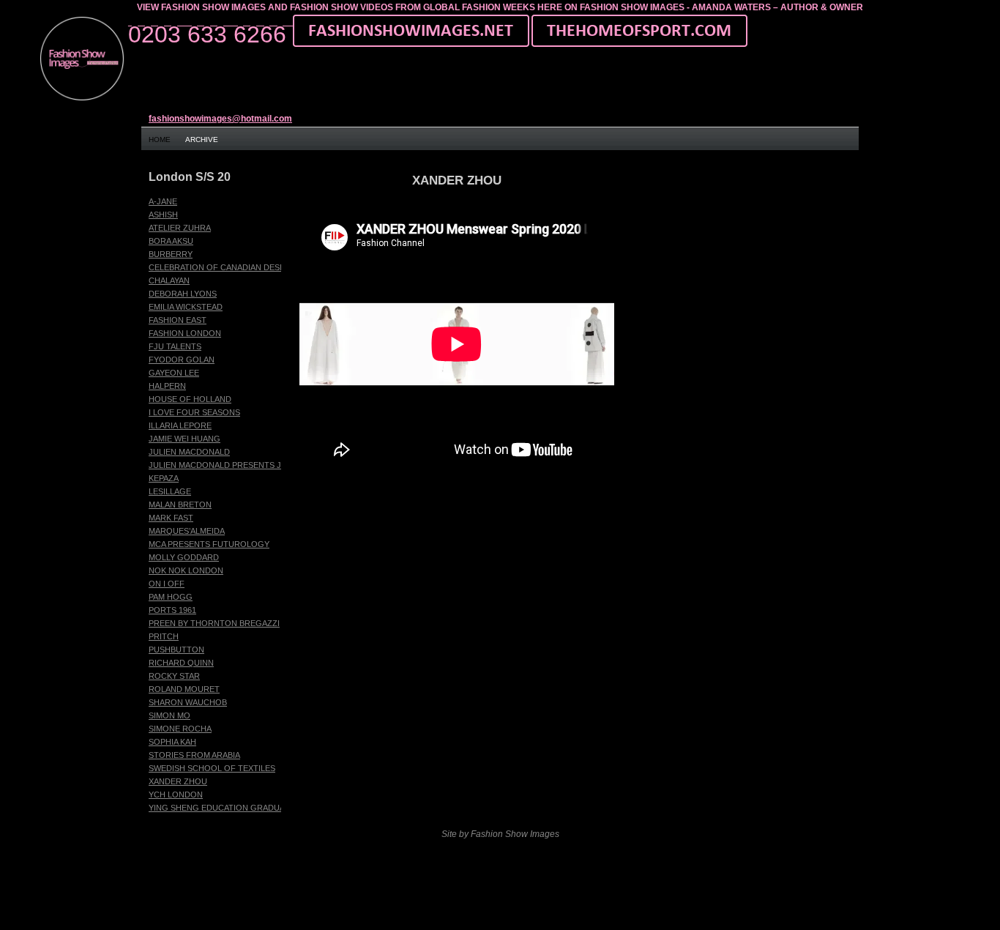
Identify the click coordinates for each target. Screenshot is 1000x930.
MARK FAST (171, 517)
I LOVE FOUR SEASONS (194, 412)
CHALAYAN (169, 280)
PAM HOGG (171, 596)
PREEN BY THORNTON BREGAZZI (214, 623)
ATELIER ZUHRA (180, 227)
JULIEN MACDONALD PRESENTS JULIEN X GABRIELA (251, 465)
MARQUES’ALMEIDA (187, 531)
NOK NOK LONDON (186, 570)
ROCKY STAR (174, 676)
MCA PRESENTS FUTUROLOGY (209, 544)
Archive (201, 139)
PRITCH (164, 636)
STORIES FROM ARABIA (194, 755)
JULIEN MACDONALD (189, 451)
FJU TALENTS (175, 346)
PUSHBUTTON (176, 649)
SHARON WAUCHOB (188, 702)
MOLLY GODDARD (184, 557)
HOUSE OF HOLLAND (190, 399)
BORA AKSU (171, 241)
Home (160, 139)
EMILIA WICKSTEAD (186, 306)
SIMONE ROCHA (180, 728)
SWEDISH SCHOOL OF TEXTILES (212, 768)
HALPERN (167, 386)
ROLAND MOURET (184, 689)
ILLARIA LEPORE (180, 425)
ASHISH (163, 214)
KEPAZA (164, 478)
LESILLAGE (170, 491)
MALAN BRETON (180, 504)
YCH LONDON (176, 794)
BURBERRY (171, 254)
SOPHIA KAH (172, 741)
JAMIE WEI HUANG (184, 438)
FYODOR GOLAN (181, 359)
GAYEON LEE (174, 372)
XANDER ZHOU (178, 781)
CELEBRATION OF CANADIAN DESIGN (221, 267)
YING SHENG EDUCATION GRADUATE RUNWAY (240, 807)
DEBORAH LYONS (183, 293)
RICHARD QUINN (181, 662)
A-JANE (163, 201)
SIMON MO (169, 715)
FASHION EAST (177, 320)
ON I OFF (166, 583)
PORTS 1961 (172, 610)
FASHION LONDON (185, 333)
